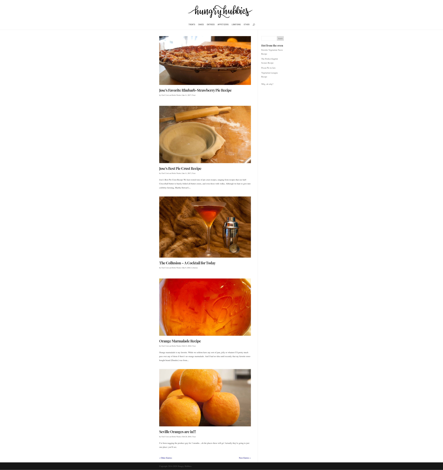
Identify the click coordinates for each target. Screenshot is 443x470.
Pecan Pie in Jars (268, 67)
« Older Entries (165, 457)
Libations (236, 25)
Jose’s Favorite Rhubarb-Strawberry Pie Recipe (195, 90)
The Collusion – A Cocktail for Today (187, 262)
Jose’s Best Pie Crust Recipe (180, 168)
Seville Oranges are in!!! (177, 431)
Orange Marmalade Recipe (180, 340)
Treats (192, 25)
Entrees (211, 25)
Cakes (201, 25)
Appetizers (223, 25)
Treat (193, 95)
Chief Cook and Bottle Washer (171, 95)
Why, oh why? (267, 84)
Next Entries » (245, 457)
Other (247, 25)
